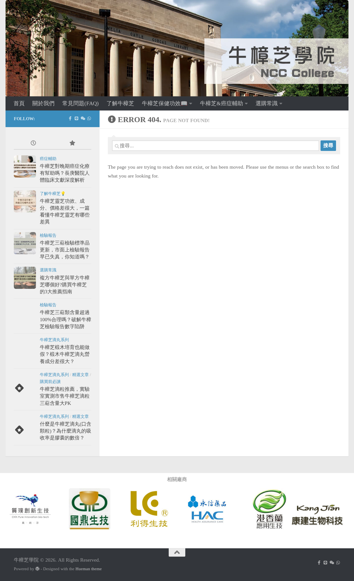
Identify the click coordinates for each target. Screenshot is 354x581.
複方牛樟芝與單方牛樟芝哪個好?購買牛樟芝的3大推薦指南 (65, 284)
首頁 (19, 103)
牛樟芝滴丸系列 (54, 340)
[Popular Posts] (72, 143)
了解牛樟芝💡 (53, 193)
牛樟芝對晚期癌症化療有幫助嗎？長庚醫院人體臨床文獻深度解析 (65, 173)
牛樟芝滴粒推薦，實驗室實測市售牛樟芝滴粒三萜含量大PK (65, 396)
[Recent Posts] (33, 143)
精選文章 (80, 374)
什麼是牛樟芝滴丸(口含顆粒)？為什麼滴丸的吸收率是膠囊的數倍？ (65, 431)
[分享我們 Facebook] (70, 118)
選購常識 (267, 103)
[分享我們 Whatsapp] (89, 118)
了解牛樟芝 (120, 103)
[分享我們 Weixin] (83, 118)
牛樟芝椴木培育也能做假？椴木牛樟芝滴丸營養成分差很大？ (65, 354)
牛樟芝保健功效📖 (165, 103)
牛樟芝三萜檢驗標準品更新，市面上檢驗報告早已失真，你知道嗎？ (65, 249)
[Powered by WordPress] (37, 569)
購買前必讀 (50, 381)
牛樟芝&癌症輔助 (221, 103)
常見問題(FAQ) (80, 103)
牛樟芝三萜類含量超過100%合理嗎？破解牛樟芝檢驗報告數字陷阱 (65, 319)
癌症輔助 (48, 158)
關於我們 (43, 103)
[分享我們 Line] (76, 118)
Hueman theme (89, 569)
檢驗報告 (48, 235)
